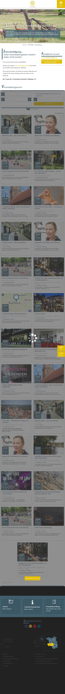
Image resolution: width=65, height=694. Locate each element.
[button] (61, 354)
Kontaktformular (8, 656)
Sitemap (6, 666)
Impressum (6, 661)
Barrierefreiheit (8, 663)
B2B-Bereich (40, 656)
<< (2, 582)
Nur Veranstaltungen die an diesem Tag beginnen (48, 95)
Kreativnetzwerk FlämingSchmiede (47, 659)
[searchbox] (13, 99)
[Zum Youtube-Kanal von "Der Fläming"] (34, 626)
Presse (5, 654)
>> (12, 582)
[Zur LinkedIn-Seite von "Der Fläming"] (39, 626)
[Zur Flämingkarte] (46, 643)
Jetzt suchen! (49, 103)
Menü (61, 5)
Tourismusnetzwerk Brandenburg (47, 663)
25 (9, 582)
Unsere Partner (40, 654)
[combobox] (16, 99)
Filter (38, 578)
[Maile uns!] (51, 61)
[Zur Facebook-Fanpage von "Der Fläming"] (26, 626)
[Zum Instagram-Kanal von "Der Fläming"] (30, 626)
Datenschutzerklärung (10, 659)
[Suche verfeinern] (28, 109)
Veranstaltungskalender (22, 65)
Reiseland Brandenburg (43, 661)
